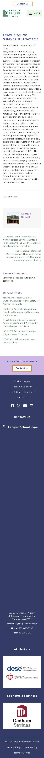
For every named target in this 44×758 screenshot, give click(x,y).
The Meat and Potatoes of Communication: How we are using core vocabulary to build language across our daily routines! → (23, 255)
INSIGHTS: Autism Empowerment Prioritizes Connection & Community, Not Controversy (21, 312)
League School (27, 45)
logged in (21, 278)
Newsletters (15, 392)
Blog (5, 48)
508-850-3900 (26, 628)
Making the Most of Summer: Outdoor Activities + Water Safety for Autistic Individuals (21, 301)
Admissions (30, 392)
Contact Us (22, 397)
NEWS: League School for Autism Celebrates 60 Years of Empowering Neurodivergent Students (20, 323)
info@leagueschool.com (25, 624)
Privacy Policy (14, 747)
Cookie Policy (30, 747)
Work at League (22, 381)
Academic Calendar (22, 387)
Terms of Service (22, 753)
